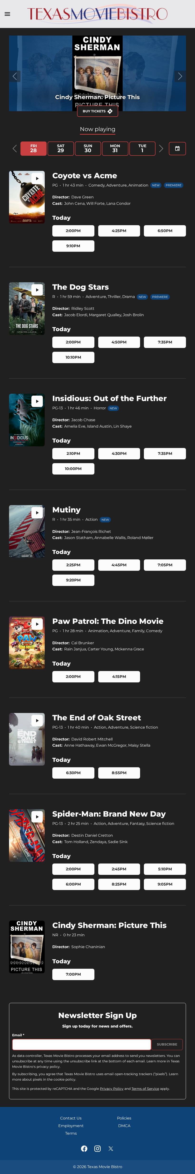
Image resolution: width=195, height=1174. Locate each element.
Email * (18, 1035)
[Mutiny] (27, 531)
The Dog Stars (80, 287)
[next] (180, 76)
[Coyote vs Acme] (27, 197)
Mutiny (66, 509)
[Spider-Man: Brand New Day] (27, 835)
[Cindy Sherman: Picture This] (27, 947)
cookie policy (64, 1079)
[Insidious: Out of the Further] (27, 420)
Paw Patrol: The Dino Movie (108, 621)
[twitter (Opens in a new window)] (111, 1148)
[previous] (14, 76)
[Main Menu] (7, 14)
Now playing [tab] (97, 129)
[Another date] (177, 148)
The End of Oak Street (96, 717)
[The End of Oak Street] (27, 739)
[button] (14, 148)
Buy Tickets (94, 111)
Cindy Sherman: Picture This (109, 925)
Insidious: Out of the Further (109, 398)
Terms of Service (145, 1089)
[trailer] (37, 178)
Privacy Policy (111, 1089)
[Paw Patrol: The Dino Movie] (27, 643)
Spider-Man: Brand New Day (109, 813)
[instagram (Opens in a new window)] (97, 1148)
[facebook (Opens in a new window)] (84, 1148)
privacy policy (48, 1066)
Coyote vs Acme (84, 175)
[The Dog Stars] (27, 308)
